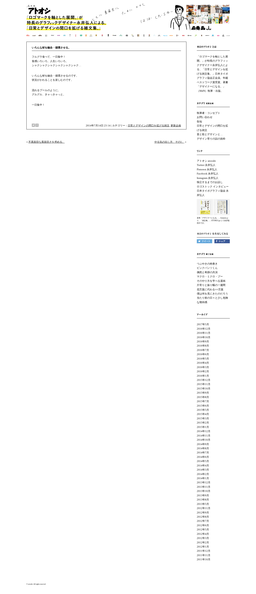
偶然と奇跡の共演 (207, 272)
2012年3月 (203, 538)
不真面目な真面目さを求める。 (46, 141)
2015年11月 (203, 384)
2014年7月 (203, 452)
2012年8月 (203, 516)
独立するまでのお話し (210, 182)
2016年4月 (203, 362)
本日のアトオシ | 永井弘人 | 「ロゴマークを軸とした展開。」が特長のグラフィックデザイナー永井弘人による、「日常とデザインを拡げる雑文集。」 (128, 23)
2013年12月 (203, 482)
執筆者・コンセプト (208, 112)
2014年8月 (203, 448)
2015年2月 (203, 422)
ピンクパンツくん (207, 267)
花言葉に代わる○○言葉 (210, 289)
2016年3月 (203, 367)
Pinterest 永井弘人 (207, 169)
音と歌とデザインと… (210, 134)
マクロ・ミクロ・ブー (210, 276)
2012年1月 (203, 546)
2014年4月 (203, 465)
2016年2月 (203, 371)
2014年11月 (203, 435)
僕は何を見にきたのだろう (212, 293)
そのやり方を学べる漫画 (211, 280)
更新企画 (176, 125)
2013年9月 (203, 495)
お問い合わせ (204, 117)
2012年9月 (203, 512)
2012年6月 (203, 525)
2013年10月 (203, 491)
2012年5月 (203, 529)
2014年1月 (203, 478)
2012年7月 (203, 520)
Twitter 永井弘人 (206, 165)
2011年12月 (203, 550)
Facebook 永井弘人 (207, 173)
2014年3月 (203, 469)
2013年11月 (203, 486)
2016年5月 (203, 358)
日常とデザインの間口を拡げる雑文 (148, 125)
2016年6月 (203, 354)
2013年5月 (203, 503)
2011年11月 (203, 555)
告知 (199, 121)
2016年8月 (203, 345)
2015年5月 (203, 409)
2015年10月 (203, 388)
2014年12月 (203, 431)
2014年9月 (203, 444)
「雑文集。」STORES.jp (210, 221)
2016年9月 (203, 341)
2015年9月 (203, 392)
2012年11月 (203, 508)
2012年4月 (203, 533)
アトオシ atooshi (206, 160)
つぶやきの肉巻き (207, 263)
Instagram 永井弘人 (207, 177)
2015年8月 (203, 397)
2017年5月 (203, 324)
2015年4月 (203, 414)
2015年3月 (203, 418)
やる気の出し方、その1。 (169, 141)
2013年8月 (203, 499)
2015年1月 (203, 427)
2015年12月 (203, 379)
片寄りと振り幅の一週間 (211, 285)
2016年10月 (203, 337)
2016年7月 (203, 350)
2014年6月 (203, 456)
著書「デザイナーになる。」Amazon (212, 218)
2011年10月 (203, 559)
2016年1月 (203, 375)
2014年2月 (203, 474)
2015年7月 (203, 401)
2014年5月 (203, 461)
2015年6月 (203, 405)
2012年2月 (203, 542)
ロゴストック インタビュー (213, 186)
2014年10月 (203, 439)
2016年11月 (203, 332)
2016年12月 (203, 328)
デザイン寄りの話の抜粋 (211, 138)
